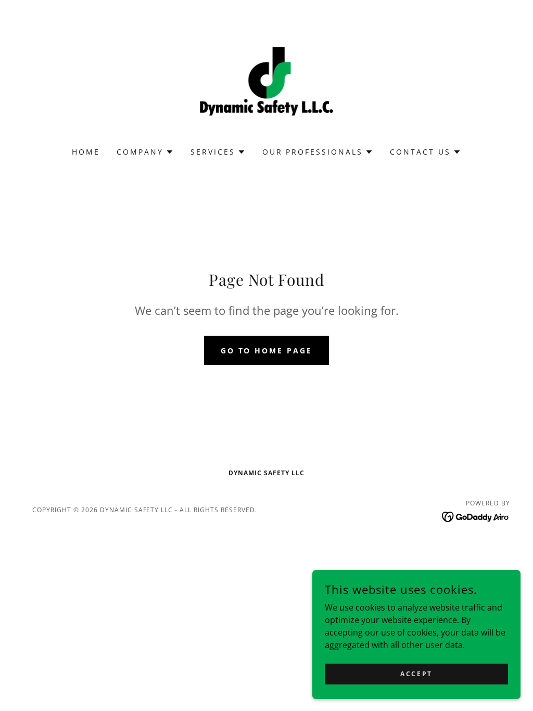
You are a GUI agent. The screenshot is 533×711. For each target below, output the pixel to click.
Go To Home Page (267, 350)
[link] (266, 80)
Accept (416, 673)
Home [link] (86, 152)
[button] (145, 152)
